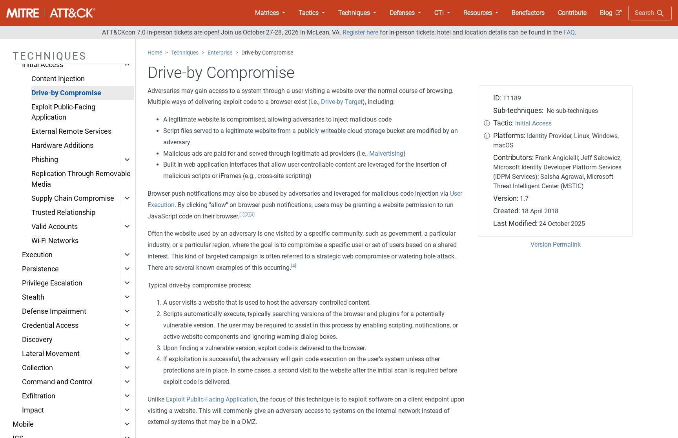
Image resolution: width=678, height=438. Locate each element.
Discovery (37, 339)
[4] (293, 266)
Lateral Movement (51, 354)
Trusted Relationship (63, 212)
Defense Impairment (54, 311)
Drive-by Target (342, 101)
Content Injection (58, 79)
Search (645, 12)
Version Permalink (555, 244)
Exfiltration (38, 396)
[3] (252, 214)
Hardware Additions (62, 145)
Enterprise (220, 52)
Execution (37, 255)
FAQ (569, 32)
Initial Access (42, 65)
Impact (33, 410)
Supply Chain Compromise (72, 198)
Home (155, 52)
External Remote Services (71, 131)
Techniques (185, 52)
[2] (247, 214)
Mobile (23, 424)
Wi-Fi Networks (54, 241)
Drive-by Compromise (66, 93)
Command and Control (57, 382)
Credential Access (50, 325)
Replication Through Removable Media (81, 179)
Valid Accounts (54, 227)
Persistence (40, 269)
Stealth (33, 297)
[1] (241, 214)
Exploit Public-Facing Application (63, 112)
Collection (37, 368)
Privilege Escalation (52, 283)
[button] (270, 13)
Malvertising (386, 153)
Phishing (44, 160)
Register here (360, 32)
